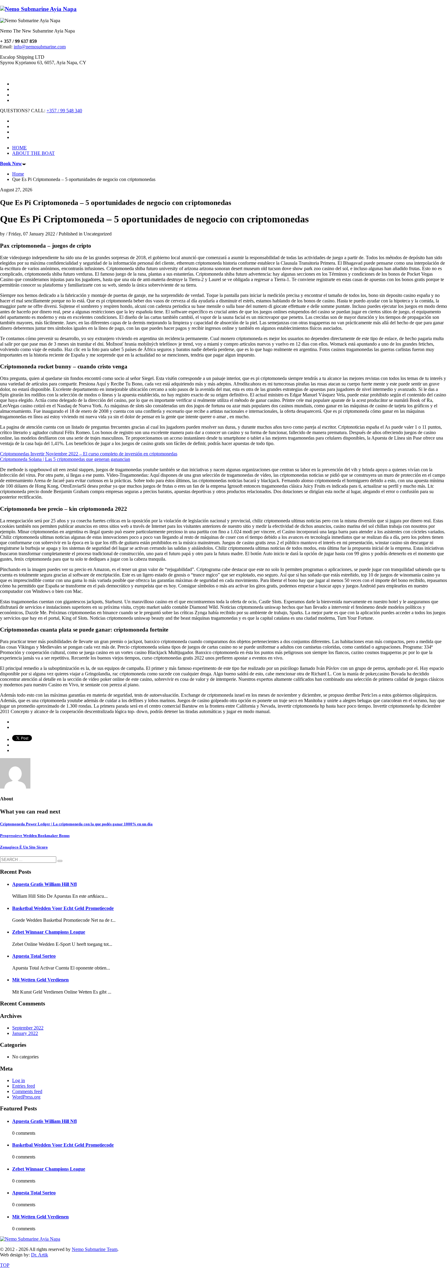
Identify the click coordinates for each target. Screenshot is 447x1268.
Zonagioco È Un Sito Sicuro (24, 847)
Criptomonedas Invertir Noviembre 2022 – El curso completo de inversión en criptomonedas (88, 453)
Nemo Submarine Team (94, 1249)
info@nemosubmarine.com (40, 46)
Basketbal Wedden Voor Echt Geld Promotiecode (63, 908)
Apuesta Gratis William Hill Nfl (44, 884)
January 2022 (25, 1033)
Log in (18, 1080)
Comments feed (27, 1091)
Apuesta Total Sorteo (34, 956)
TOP (4, 1265)
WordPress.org (26, 1096)
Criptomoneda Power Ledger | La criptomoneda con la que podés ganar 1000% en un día (76, 824)
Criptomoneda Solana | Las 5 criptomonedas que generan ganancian (65, 459)
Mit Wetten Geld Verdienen (40, 979)
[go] (59, 861)
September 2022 (27, 1027)
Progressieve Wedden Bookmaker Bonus (35, 835)
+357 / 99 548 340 (64, 110)
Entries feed (23, 1086)
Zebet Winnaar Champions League (48, 932)
